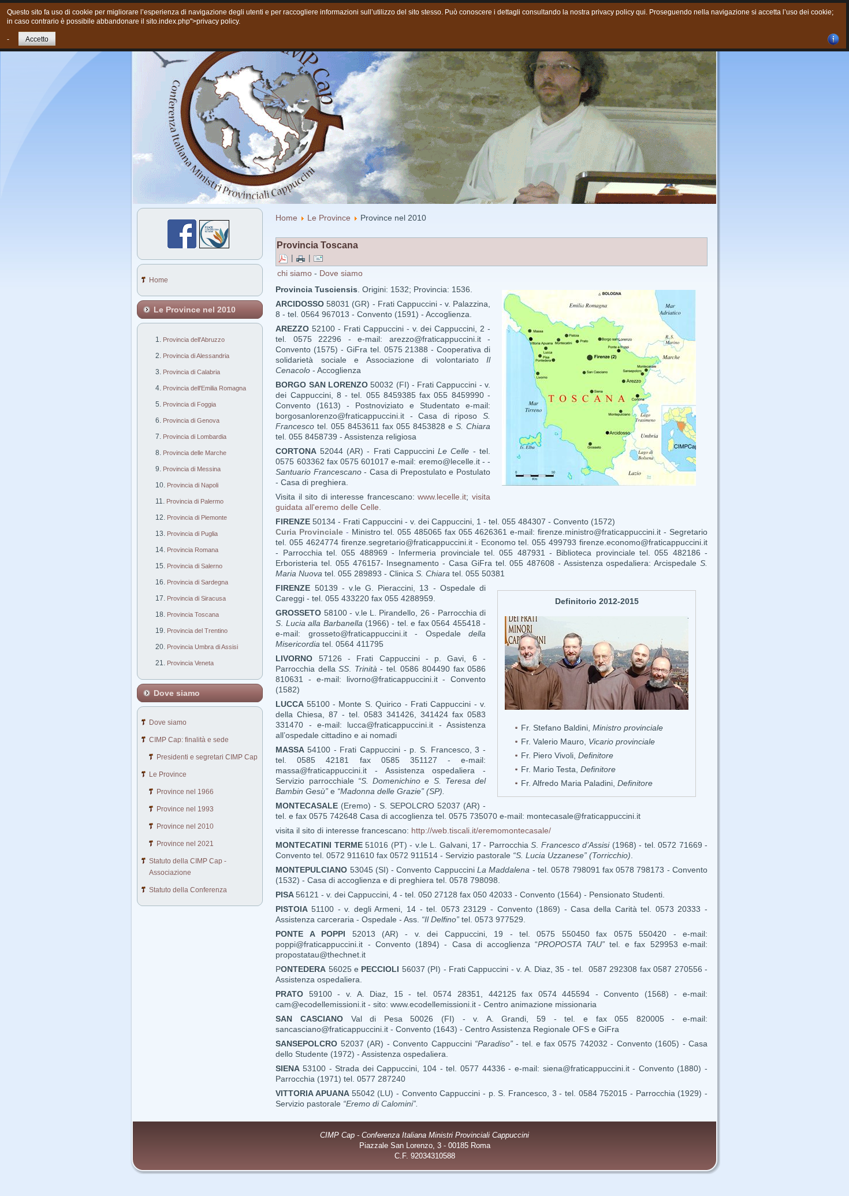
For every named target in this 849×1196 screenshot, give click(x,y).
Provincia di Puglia (192, 533)
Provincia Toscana (193, 614)
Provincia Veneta (190, 663)
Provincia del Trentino (197, 630)
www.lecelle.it (442, 496)
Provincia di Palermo (195, 501)
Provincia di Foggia (189, 404)
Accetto (37, 39)
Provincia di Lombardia (194, 436)
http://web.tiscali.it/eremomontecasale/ (481, 830)
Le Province (329, 217)
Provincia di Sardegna (197, 582)
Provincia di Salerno (194, 565)
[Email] (318, 258)
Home (286, 217)
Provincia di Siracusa (196, 598)
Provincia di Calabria (191, 371)
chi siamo (294, 273)
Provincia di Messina (192, 468)
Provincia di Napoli (192, 485)
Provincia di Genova (191, 420)
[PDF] (283, 258)
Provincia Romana (192, 549)
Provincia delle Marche (194, 452)
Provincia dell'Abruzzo (194, 339)
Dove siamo (341, 273)
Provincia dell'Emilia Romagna (204, 388)
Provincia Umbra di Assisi (202, 646)
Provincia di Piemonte (197, 517)
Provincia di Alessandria (196, 355)
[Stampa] (300, 258)
